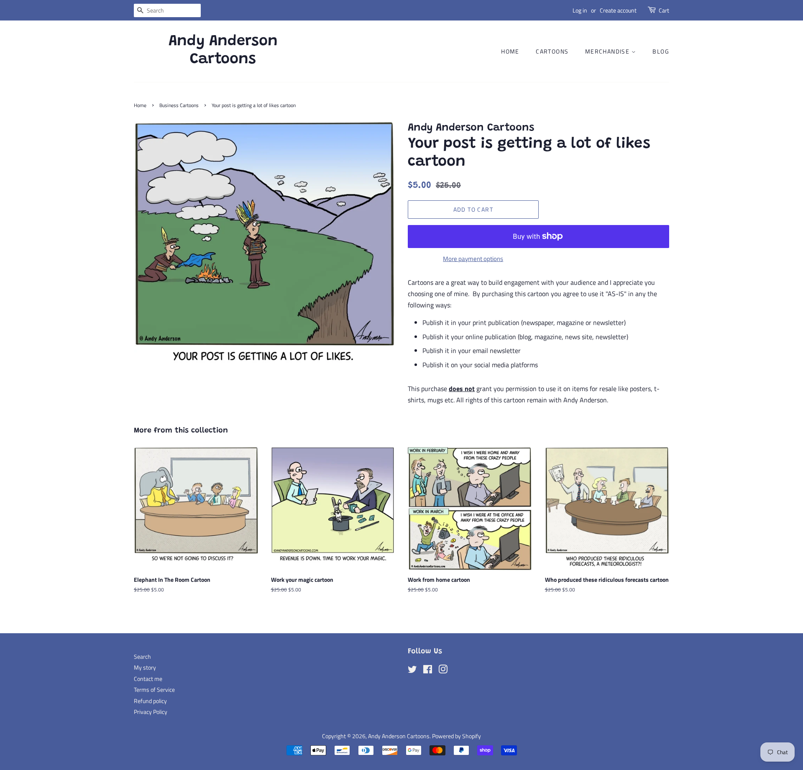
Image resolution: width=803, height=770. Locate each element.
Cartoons (552, 51)
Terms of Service (154, 690)
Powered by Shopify (456, 736)
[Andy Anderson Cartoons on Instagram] (443, 671)
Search (142, 656)
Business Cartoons (179, 105)
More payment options (473, 258)
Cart (664, 10)
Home (510, 51)
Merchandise (608, 51)
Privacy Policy (150, 712)
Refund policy (150, 701)
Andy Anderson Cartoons (223, 50)
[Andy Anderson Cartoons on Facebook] (427, 671)
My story (145, 667)
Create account (618, 10)
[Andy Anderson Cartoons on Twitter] (412, 671)
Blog (660, 51)
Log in (580, 10)
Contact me (148, 679)
